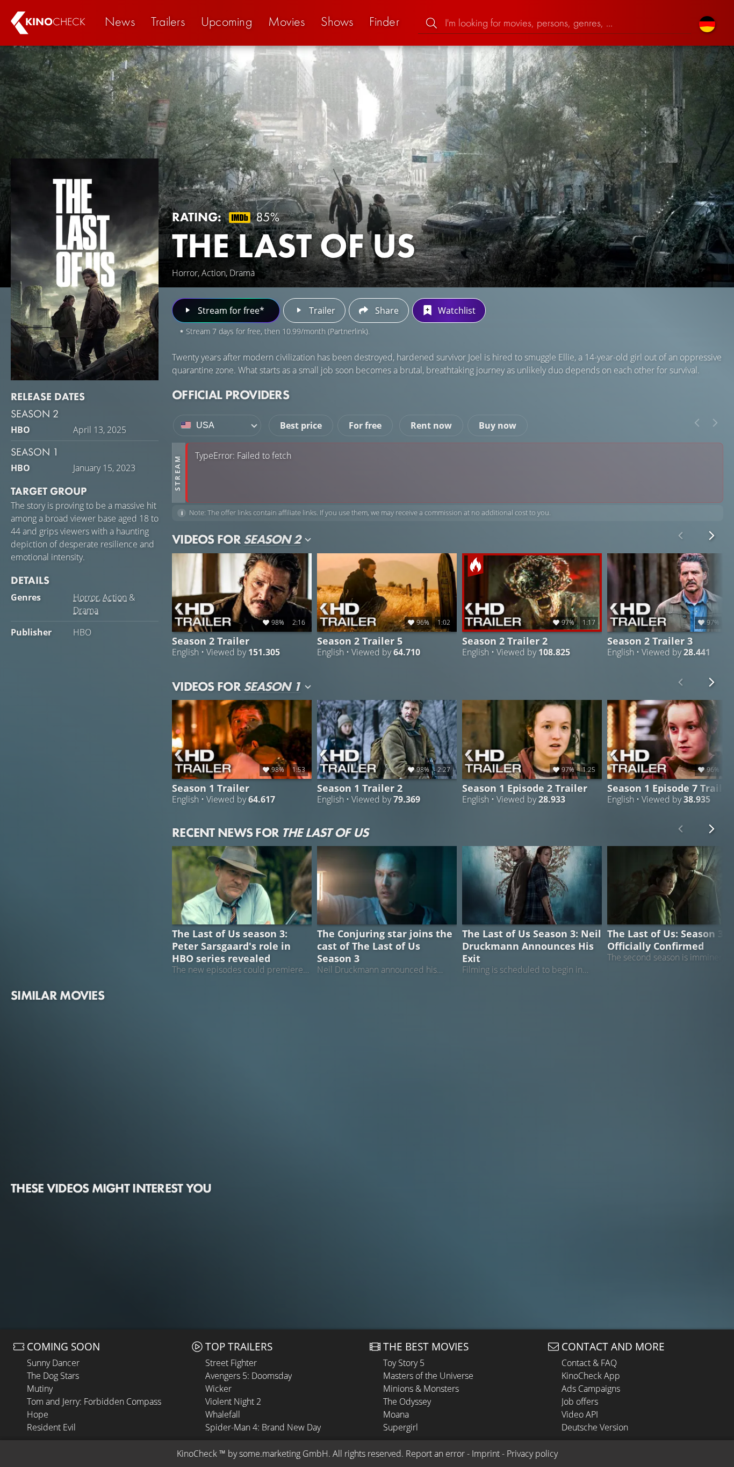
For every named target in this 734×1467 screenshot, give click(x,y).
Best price (301, 425)
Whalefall (222, 1414)
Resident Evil (51, 1427)
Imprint (486, 1453)
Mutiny (40, 1388)
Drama (85, 610)
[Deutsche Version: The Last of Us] (707, 23)
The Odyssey (407, 1401)
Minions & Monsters (421, 1388)
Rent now (431, 425)
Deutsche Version (595, 1427)
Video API (580, 1414)
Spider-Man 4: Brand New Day (263, 1427)
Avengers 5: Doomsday (248, 1375)
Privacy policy (532, 1453)
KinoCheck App (591, 1375)
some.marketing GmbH (283, 1453)
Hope (37, 1414)
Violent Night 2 (233, 1401)
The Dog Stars (53, 1375)
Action (115, 597)
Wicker (218, 1388)
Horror (86, 597)
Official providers (230, 394)
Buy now (497, 425)
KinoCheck (197, 1453)
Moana (396, 1414)
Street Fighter (231, 1362)
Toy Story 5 (403, 1362)
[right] (715, 423)
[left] (697, 423)
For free (365, 425)
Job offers (580, 1401)
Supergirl (400, 1427)
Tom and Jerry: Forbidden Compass (94, 1401)
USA (205, 425)
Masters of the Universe (428, 1375)
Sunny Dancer (53, 1362)
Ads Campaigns (591, 1388)
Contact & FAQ (589, 1362)
